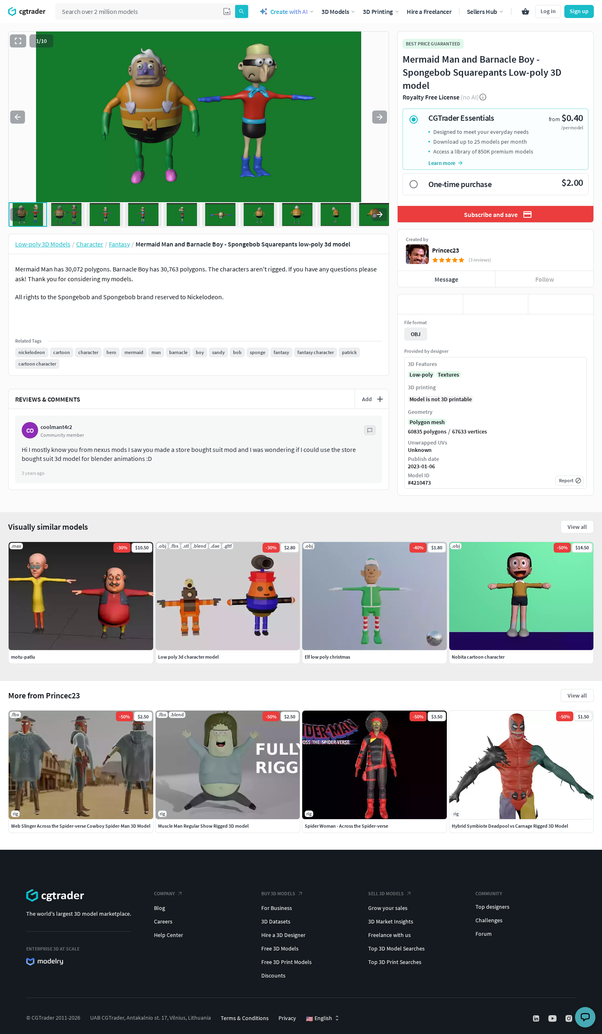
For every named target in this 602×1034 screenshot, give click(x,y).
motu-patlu (23, 657)
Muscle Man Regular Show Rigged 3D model (203, 826)
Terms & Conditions (245, 1018)
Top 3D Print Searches (394, 962)
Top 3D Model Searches (396, 948)
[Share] (560, 304)
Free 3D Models (280, 948)
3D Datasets (275, 921)
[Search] (241, 11)
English (319, 1018)
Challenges (488, 920)
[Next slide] (379, 117)
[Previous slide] (17, 117)
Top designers (492, 906)
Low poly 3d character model (188, 657)
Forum (483, 933)
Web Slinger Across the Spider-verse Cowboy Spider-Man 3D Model (80, 826)
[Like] (430, 304)
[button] (226, 11)
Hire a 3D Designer (283, 935)
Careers (163, 921)
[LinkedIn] (537, 1018)
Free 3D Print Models (286, 962)
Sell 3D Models (386, 893)
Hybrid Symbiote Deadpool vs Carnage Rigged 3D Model (510, 826)
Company (164, 893)
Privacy (287, 1018)
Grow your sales (387, 908)
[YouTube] (553, 1018)
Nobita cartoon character (478, 657)
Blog (159, 908)
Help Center (168, 935)
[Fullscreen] (18, 40)
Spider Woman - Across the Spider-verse (346, 826)
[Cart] (525, 11)
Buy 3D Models (278, 893)
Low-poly (421, 374)
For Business (276, 908)
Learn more (441, 163)
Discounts (273, 975)
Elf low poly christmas (327, 657)
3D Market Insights (390, 921)
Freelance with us (389, 935)
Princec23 (445, 250)
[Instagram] (570, 1018)
